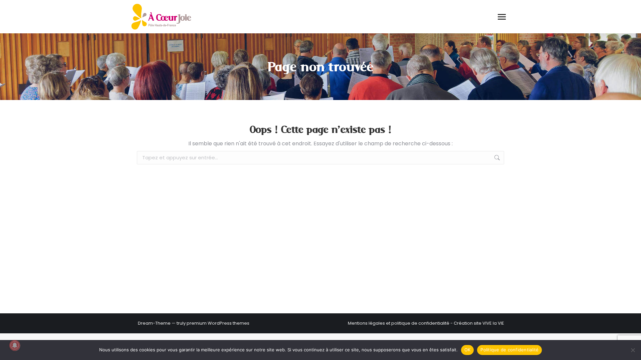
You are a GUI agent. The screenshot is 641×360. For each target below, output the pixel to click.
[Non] (632, 350)
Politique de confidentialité (509, 349)
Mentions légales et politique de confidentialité (398, 323)
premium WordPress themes (218, 323)
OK (467, 349)
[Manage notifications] (14, 345)
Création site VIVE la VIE (479, 323)
